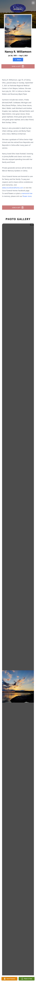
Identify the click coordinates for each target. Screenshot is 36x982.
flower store (27, 196)
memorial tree (27, 193)
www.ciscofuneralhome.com (13, 188)
